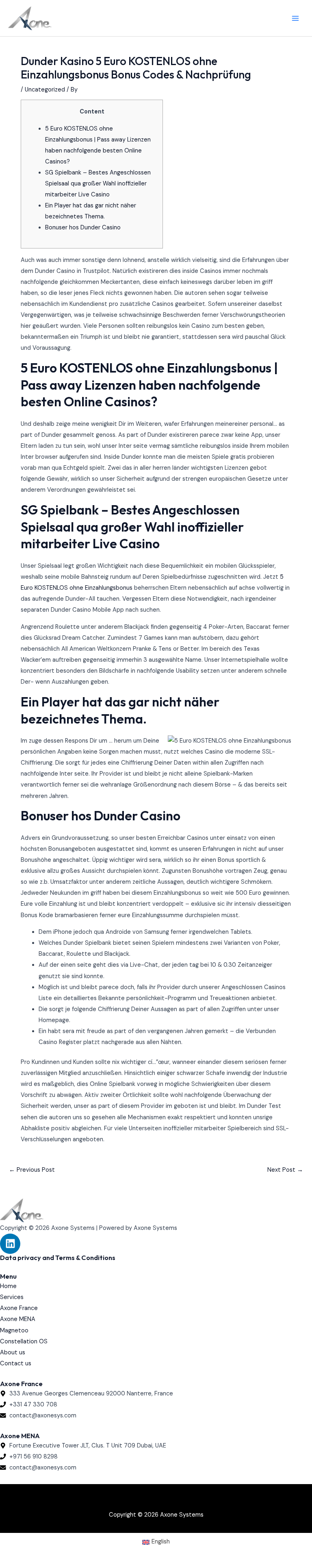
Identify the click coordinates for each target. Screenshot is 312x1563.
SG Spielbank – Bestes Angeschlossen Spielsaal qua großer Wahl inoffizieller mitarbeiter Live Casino (98, 183)
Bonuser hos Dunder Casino (83, 227)
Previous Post (32, 1170)
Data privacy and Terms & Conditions (57, 1257)
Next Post (285, 1170)
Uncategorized (45, 90)
